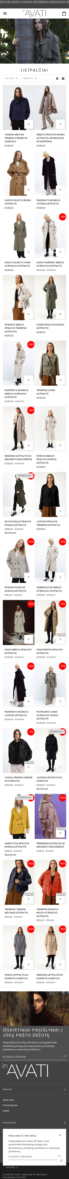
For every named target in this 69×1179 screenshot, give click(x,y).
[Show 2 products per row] (63, 78)
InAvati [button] (7, 1089)
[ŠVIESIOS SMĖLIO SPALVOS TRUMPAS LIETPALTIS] (18, 297)
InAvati (9, 1174)
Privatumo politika (14, 1177)
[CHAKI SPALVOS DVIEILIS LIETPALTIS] (50, 297)
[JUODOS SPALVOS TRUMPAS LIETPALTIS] (50, 494)
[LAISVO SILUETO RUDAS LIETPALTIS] (18, 173)
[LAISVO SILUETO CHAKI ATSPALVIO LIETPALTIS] (18, 235)
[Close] (61, 1135)
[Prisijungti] (58, 1156)
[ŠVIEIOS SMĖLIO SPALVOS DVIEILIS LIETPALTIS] (50, 428)
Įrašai (6, 1110)
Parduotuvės (10, 1105)
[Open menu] (8, 13)
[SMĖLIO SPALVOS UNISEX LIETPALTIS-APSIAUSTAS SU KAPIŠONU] (50, 107)
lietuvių (10, 1167)
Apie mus (8, 1100)
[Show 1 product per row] (57, 78)
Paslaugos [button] (9, 1122)
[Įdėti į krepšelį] (60, 124)
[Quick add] (28, 124)
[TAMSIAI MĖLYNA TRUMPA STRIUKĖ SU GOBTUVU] (18, 107)
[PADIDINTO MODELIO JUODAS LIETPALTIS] (50, 173)
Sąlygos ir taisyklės (34, 1174)
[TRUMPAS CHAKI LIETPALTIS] (50, 363)
